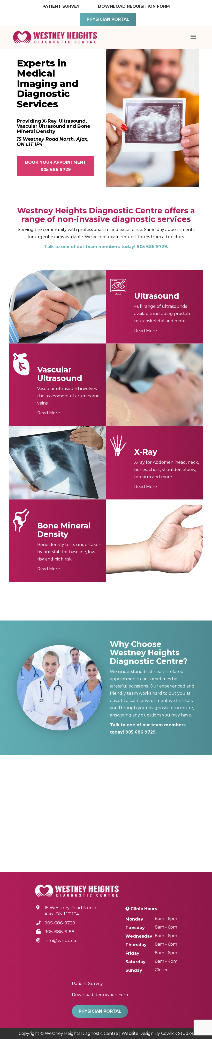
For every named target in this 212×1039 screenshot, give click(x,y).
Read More (145, 330)
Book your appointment (55, 166)
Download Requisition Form (134, 6)
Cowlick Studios (177, 1033)
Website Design (138, 1033)
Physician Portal (108, 19)
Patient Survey (61, 6)
